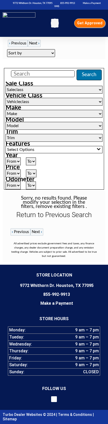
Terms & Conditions (75, 414)
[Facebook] (54, 399)
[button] (54, 23)
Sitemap (10, 419)
